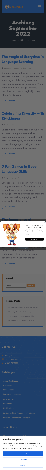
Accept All (23, 454)
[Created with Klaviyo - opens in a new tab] (23, 248)
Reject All (23, 465)
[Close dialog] (44, 222)
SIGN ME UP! (34, 239)
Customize (23, 460)
